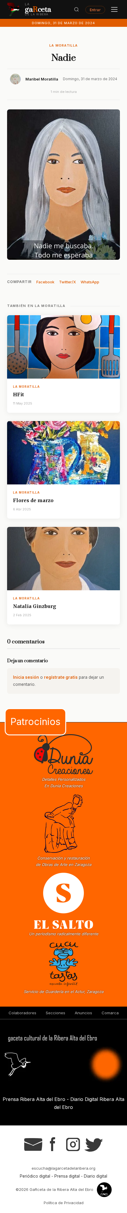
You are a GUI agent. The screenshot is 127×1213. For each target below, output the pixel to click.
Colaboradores (22, 1012)
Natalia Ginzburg (34, 606)
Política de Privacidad (64, 1202)
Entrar (95, 9)
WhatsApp (90, 282)
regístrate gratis (61, 677)
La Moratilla (63, 45)
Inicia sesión (26, 677)
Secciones (55, 1012)
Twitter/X (67, 282)
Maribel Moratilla (41, 79)
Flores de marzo (33, 500)
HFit (18, 394)
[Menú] (114, 9)
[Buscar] (76, 9)
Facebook (45, 282)
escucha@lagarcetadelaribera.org (63, 1168)
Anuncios (83, 1012)
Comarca (110, 1012)
